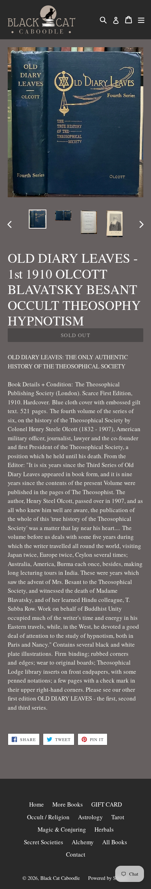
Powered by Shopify (108, 878)
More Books (67, 804)
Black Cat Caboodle (60, 878)
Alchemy (83, 842)
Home (36, 804)
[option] (37, 219)
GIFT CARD (106, 804)
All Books (114, 842)
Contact (75, 854)
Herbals (104, 829)
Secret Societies (43, 842)
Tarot (117, 817)
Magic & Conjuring (62, 829)
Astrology (90, 817)
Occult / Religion (48, 817)
